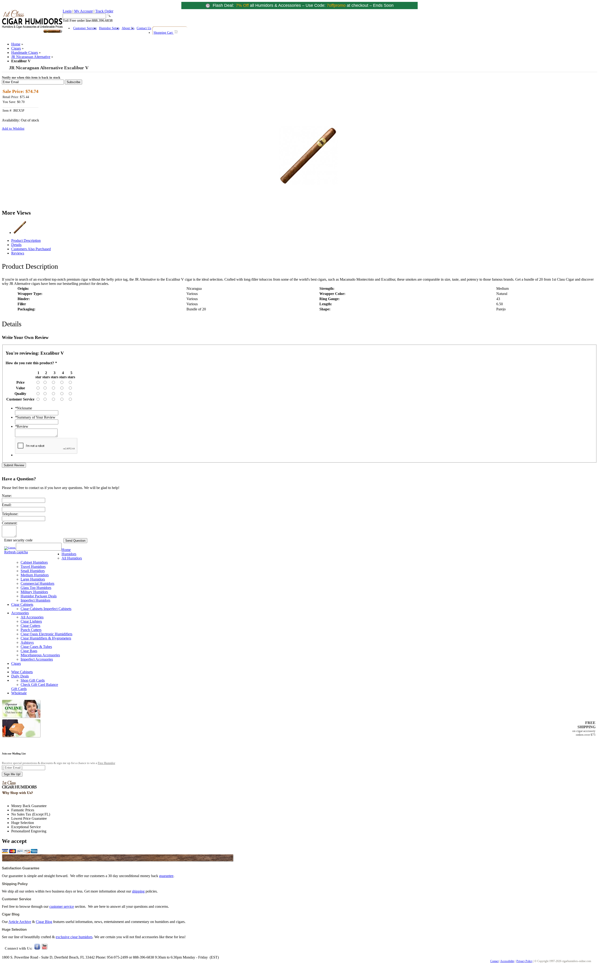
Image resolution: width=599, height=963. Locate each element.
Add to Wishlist (13, 128)
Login (67, 11)
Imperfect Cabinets (57, 609)
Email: (6, 505)
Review (21, 426)
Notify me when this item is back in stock (31, 77)
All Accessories (32, 617)
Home (15, 44)
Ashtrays (27, 642)
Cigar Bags (29, 651)
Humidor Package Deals (39, 596)
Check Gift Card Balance (39, 685)
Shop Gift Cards (33, 680)
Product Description (26, 241)
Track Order (104, 11)
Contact (494, 961)
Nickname (23, 408)
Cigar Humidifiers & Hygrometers (46, 638)
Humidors (69, 554)
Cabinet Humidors (34, 562)
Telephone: (10, 514)
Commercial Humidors (37, 583)
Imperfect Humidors (35, 600)
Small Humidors (33, 571)
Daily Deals (20, 676)
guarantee (166, 876)
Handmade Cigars (24, 53)
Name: (7, 496)
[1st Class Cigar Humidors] (32, 32)
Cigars (16, 48)
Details (16, 245)
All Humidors (72, 558)
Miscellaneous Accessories (40, 655)
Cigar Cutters (30, 626)
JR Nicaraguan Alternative (30, 57)
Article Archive (19, 922)
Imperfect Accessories (37, 659)
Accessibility (507, 961)
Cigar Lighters (31, 621)
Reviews (17, 253)
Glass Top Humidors (36, 588)
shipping (138, 891)
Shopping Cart (163, 32)
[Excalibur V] (19, 233)
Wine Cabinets (22, 672)
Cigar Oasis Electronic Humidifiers (46, 634)
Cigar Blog (44, 922)
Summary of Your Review (35, 417)
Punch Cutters (31, 630)
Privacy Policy (524, 961)
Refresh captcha (16, 552)
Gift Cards (19, 689)
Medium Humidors (35, 575)
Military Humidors (34, 592)
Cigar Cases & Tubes (36, 647)
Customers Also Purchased (31, 249)
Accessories (20, 613)
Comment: (9, 523)
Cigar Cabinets (22, 604)
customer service (61, 906)
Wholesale (19, 693)
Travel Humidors (33, 567)
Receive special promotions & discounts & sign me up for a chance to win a (58, 763)
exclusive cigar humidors (74, 937)
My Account (83, 11)
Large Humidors (33, 579)
